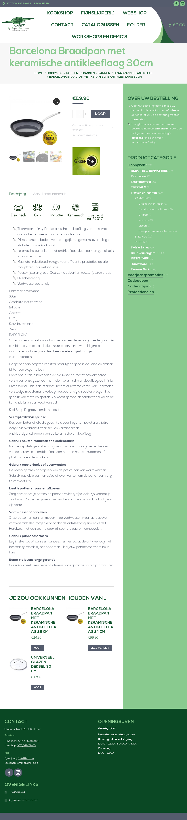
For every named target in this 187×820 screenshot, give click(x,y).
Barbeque (138, 176)
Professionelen (141, 292)
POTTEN (140, 242)
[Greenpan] (86, 162)
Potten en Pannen (144, 192)
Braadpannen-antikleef (153, 209)
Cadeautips (138, 286)
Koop (100, 114)
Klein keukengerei (143, 253)
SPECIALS (138, 187)
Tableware (139, 264)
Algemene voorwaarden (23, 800)
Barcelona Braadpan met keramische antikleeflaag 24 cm (100, 620)
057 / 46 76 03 (26, 745)
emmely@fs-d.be (27, 763)
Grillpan (143, 215)
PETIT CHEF (140, 258)
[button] (56, 101)
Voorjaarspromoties (145, 275)
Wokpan (144, 220)
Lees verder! (100, 648)
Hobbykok (136, 165)
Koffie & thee (140, 247)
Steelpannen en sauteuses (156, 231)
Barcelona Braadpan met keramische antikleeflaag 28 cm (43, 620)
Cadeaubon (138, 281)
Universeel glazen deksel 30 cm (43, 664)
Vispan (143, 226)
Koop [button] (37, 648)
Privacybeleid (17, 792)
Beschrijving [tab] (17, 194)
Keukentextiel (141, 181)
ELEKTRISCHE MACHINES (149, 170)
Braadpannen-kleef (151, 204)
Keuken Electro (141, 269)
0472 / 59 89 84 (28, 741)
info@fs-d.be (26, 758)
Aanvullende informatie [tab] (49, 194)
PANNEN (140, 198)
